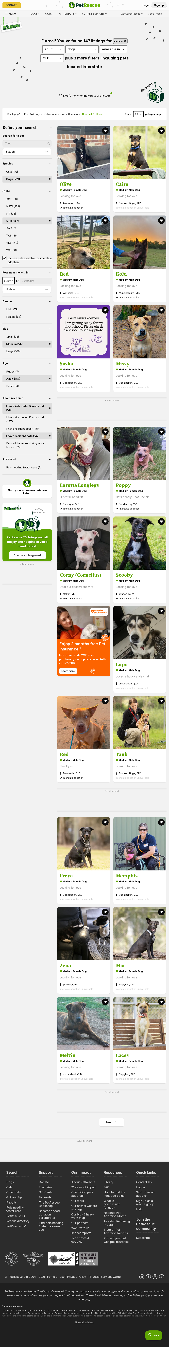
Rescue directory (17, 1221)
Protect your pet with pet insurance (116, 1240)
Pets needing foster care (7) (23, 467)
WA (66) (11, 250)
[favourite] (105, 130)
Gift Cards (45, 1192)
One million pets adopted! (82, 1193)
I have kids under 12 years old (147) (25, 419)
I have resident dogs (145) (22, 428)
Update (10, 289)
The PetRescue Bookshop (49, 1204)
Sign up (159, 5)
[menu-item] (156, 13)
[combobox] (8, 280)
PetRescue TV (16, 1226)
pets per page (153, 114)
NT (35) (11, 213)
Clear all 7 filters (92, 114)
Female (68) (13, 316)
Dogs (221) (13, 179)
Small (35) (12, 336)
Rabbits (11, 1202)
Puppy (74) (13, 371)
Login (146, 5)
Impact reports (81, 1233)
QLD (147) (12, 221)
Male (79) (12, 309)
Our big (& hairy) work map (82, 1216)
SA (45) (11, 228)
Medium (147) (15, 344)
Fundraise (45, 1187)
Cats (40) (12, 171)
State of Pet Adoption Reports (116, 1231)
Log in (140, 1187)
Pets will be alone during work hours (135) (25, 445)
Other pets (13, 1192)
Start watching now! (27, 555)
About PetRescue (83, 1182)
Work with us (80, 1228)
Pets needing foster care (15, 1209)
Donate (11, 5)
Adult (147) (13, 378)
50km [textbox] (7, 280)
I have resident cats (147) (22, 436)
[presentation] (83, 641)
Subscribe (143, 1237)
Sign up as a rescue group (145, 1202)
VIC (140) (12, 242)
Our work (77, 1201)
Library (108, 1182)
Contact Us (144, 1182)
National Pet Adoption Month (115, 1214)
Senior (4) (12, 386)
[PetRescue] (84, 5)
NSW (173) (13, 206)
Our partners (79, 1223)
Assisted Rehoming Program (117, 1222)
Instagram (154, 1276)
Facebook (148, 1276)
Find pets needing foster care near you (51, 1226)
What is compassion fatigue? (112, 1204)
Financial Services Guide (104, 1276)
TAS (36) (12, 235)
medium (119, 41)
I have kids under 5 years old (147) (25, 408)
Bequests (45, 1197)
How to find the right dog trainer (114, 1193)
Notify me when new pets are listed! (86, 95)
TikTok (161, 1276)
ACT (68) (12, 199)
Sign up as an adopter (145, 1193)
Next (109, 1122)
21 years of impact (83, 1187)
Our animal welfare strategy (84, 1207)
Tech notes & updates (80, 1239)
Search (10, 151)
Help (139, 1209)
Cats (9, 1187)
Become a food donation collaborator (49, 1214)
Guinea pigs (14, 1197)
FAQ (106, 1187)
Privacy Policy (76, 1276)
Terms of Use (56, 1276)
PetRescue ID (15, 1216)
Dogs (10, 1182)
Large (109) (13, 351)
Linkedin (141, 1276)
